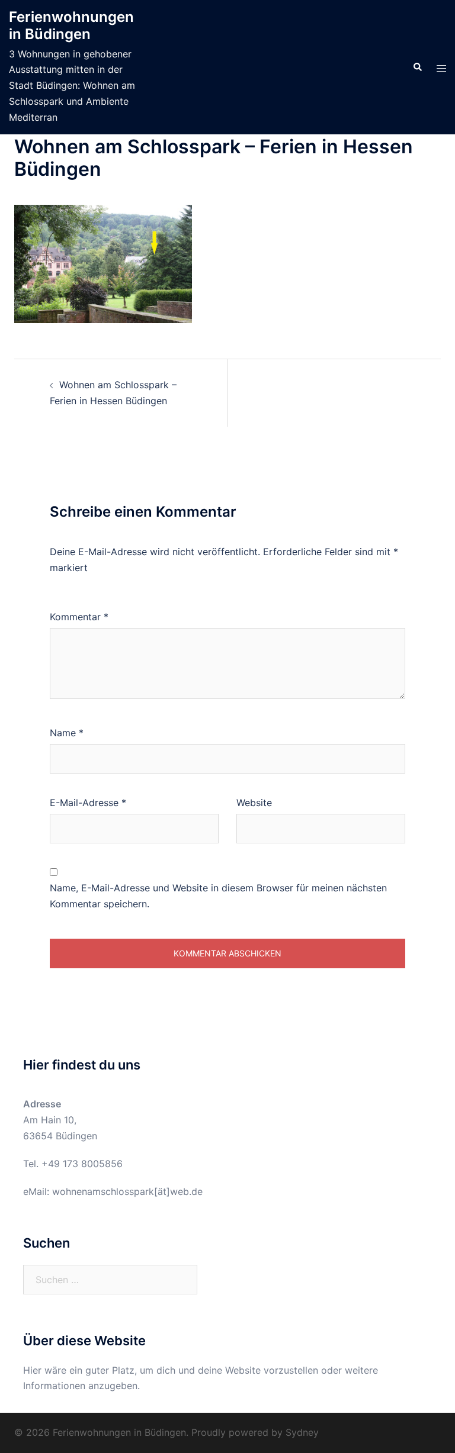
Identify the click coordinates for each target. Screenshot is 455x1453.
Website (254, 802)
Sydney (302, 1432)
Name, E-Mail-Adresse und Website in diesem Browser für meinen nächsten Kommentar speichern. (218, 896)
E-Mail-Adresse (88, 802)
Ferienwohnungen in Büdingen (71, 25)
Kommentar (79, 617)
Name (67, 733)
